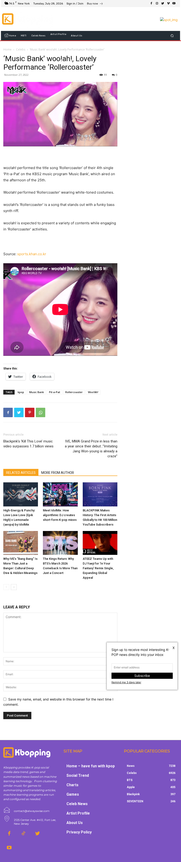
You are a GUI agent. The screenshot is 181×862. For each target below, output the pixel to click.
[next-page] (14, 587)
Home (7, 49)
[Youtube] (174, 3)
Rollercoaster (74, 392)
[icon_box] (95, 4)
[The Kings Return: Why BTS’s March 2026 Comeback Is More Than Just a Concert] (60, 543)
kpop (21, 392)
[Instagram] (157, 3)
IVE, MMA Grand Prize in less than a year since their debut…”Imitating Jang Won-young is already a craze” (91, 448)
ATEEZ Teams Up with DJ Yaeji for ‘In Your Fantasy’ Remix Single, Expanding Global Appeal (98, 568)
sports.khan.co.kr (31, 254)
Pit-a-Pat (54, 392)
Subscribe (142, 676)
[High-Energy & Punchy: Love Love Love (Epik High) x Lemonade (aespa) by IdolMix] (20, 494)
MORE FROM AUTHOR (57, 473)
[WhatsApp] (40, 412)
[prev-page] (6, 587)
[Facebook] (151, 3)
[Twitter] (162, 3)
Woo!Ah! (93, 392)
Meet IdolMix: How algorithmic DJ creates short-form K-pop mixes (60, 515)
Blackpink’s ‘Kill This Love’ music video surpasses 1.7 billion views (28, 443)
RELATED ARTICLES (21, 473)
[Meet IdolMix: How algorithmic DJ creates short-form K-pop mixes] (60, 494)
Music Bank (36, 392)
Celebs (20, 49)
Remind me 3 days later (126, 682)
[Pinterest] (29, 412)
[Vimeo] (168, 3)
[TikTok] (23, 834)
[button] (172, 35)
